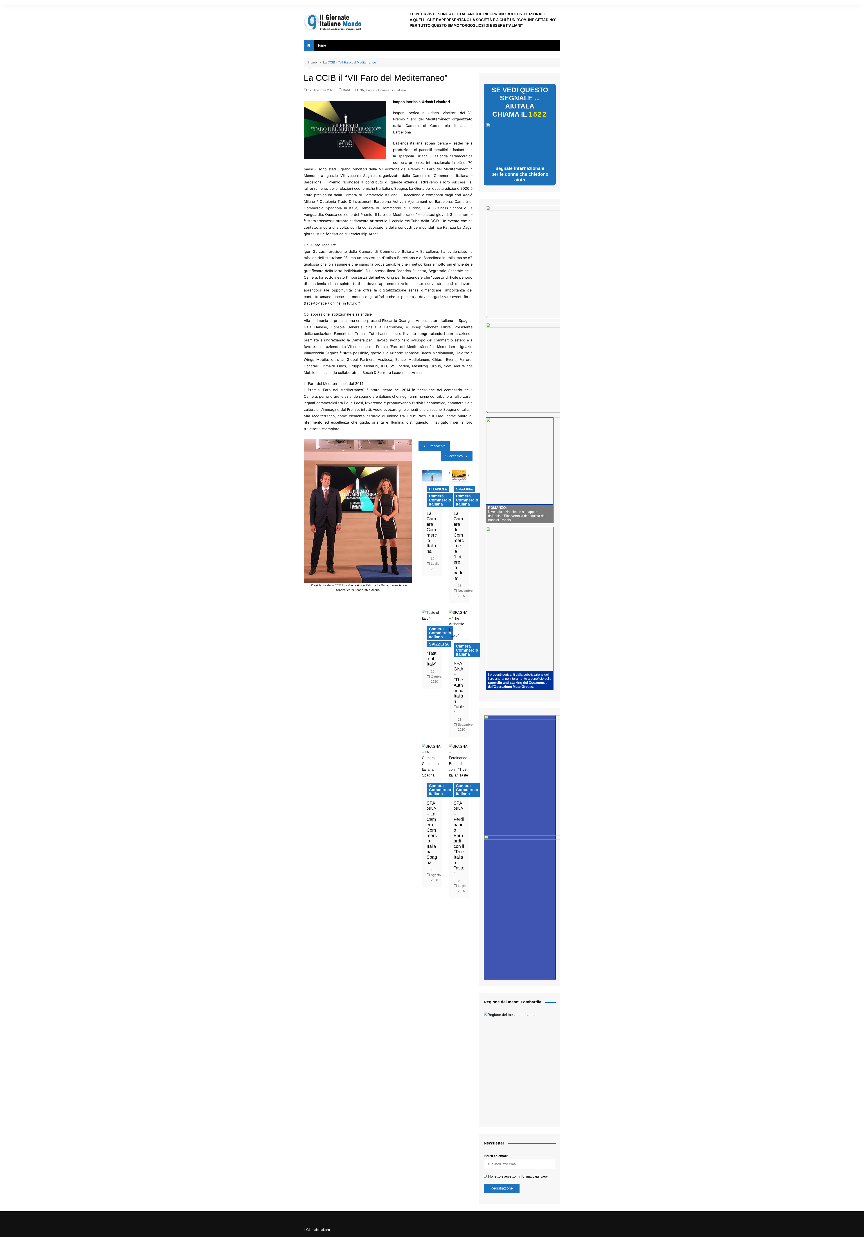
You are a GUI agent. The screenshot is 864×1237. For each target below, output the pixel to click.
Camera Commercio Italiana (386, 90)
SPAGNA (464, 489)
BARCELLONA (353, 90)
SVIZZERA (439, 644)
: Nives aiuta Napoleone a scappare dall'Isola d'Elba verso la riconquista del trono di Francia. (516, 514)
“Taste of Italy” (431, 658)
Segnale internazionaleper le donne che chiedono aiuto (519, 174)
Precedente (436, 446)
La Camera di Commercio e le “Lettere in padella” (459, 546)
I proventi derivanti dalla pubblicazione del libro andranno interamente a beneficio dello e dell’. (519, 680)
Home (321, 45)
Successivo (454, 456)
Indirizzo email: (496, 1156)
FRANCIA (438, 489)
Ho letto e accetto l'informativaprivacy (518, 1176)
